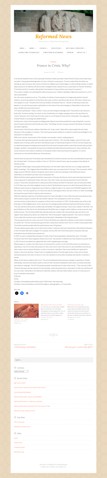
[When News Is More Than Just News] (54, 312)
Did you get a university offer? (79, 346)
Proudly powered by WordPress (53, 464)
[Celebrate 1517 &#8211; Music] (26, 311)
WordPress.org (19, 452)
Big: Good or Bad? (20, 383)
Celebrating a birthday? (25, 346)
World (53, 62)
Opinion (70, 52)
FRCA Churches (19, 422)
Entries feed (18, 442)
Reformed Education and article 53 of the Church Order (32, 406)
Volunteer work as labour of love (24, 411)
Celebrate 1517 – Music (21, 319)
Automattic (61, 467)
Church (42, 48)
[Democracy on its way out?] (81, 312)
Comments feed (19, 447)
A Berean (60, 72)
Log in (16, 438)
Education (56, 48)
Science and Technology (28, 52)
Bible (22, 48)
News (32, 48)
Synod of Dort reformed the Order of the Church (30, 387)
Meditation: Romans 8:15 (22, 426)
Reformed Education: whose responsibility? (28, 397)
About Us (81, 52)
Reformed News (53, 36)
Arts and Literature (74, 48)
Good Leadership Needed (22, 392)
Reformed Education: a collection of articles (28, 401)
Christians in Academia (53, 52)
